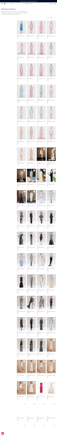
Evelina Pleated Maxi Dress (41, 57)
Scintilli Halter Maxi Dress (31, 247)
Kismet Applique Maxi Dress (51, 311)
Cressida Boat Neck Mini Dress (20, 142)
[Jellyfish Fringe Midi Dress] (21, 112)
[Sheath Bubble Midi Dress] (41, 238)
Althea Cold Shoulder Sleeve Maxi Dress (21, 101)
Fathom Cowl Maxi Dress (31, 268)
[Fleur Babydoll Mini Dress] (21, 154)
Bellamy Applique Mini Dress (51, 36)
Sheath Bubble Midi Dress (41, 247)
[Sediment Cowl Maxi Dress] (21, 197)
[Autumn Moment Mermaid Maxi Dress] (21, 175)
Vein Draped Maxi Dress (30, 184)
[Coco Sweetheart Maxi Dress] (51, 366)
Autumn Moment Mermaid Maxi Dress (21, 185)
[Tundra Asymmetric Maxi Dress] (21, 217)
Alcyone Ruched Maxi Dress (41, 184)
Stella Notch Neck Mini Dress (30, 418)
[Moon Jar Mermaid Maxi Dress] (51, 281)
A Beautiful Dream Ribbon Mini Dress (41, 163)
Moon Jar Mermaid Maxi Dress (50, 290)
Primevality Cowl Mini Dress (41, 205)
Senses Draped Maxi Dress (31, 332)
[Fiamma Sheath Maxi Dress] (41, 345)
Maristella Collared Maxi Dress (30, 101)
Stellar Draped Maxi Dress (31, 225)
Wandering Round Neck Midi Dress (21, 333)
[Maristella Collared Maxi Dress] (31, 91)
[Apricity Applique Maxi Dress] (51, 324)
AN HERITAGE (39, 161)
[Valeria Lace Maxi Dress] (21, 409)
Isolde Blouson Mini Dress (50, 78)
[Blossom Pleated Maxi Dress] (41, 133)
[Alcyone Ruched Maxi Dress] (41, 175)
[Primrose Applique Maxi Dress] (21, 48)
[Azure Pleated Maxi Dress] (21, 260)
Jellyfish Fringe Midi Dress (21, 121)
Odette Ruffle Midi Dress (40, 100)
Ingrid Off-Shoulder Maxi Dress (50, 397)
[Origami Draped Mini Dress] (51, 133)
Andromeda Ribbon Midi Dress (40, 418)
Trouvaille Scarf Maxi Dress (41, 268)
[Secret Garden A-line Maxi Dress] (51, 345)
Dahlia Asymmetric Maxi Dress (40, 36)
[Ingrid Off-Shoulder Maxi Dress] (51, 388)
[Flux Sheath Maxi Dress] (51, 197)
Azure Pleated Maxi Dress (21, 268)
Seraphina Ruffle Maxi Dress (31, 163)
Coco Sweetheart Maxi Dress (51, 375)
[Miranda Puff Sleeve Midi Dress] (31, 366)
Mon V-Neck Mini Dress (20, 375)
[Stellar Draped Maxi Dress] (31, 217)
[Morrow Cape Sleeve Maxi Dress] (51, 260)
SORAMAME (38, 204)
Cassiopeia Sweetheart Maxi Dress (51, 418)
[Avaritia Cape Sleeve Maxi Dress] (41, 281)
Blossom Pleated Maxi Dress (41, 141)
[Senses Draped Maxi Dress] (31, 324)
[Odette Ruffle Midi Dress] (41, 91)
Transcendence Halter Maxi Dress (21, 354)
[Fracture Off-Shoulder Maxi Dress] (21, 281)
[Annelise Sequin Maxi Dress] (21, 70)
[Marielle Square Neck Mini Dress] (51, 91)
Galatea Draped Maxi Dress (31, 121)
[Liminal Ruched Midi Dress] (31, 197)
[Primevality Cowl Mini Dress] (41, 197)
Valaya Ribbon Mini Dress (21, 396)
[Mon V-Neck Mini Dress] (21, 366)
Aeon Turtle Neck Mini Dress (41, 225)
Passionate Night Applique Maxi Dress (51, 163)
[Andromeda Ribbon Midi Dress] (41, 409)
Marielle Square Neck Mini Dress (51, 101)
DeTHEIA (38, 395)
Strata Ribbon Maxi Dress (51, 184)
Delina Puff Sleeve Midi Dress (30, 397)
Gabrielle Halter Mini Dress (41, 375)
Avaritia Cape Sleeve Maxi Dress (41, 290)
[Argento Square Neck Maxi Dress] (31, 281)
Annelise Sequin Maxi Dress (21, 78)
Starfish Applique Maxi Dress (30, 79)
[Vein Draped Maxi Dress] (31, 175)
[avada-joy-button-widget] (2, 433)
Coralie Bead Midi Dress (50, 57)
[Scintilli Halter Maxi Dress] (31, 238)
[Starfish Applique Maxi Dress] (31, 70)
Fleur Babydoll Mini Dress (21, 163)
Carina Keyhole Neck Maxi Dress (41, 397)
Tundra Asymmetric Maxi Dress (21, 226)
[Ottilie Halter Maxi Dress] (31, 48)
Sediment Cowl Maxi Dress (21, 205)
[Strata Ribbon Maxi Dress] (51, 175)
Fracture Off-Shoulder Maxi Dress (21, 290)
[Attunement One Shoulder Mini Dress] (31, 345)
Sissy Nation (19, 374)
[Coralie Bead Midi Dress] (51, 48)
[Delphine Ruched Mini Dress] (41, 112)
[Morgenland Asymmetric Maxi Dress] (31, 302)
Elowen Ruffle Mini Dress (31, 36)
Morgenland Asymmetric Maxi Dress (30, 312)
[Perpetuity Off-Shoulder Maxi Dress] (21, 302)
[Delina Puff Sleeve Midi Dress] (31, 388)
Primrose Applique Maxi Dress (20, 58)
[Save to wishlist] (24, 22)
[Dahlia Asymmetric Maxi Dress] (41, 27)
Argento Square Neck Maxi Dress (31, 290)
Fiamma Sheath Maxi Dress (41, 354)
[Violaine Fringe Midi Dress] (21, 27)
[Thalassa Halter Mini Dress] (31, 133)
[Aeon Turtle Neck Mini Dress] (41, 217)
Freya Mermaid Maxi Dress (51, 247)
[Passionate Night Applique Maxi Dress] (51, 154)
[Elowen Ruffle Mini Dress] (31, 27)
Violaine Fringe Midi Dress (21, 36)
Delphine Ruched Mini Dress (41, 121)
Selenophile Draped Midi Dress (40, 312)
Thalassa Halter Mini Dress (31, 141)
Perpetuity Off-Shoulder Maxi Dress (21, 312)
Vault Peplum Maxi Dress (50, 225)
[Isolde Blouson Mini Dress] (51, 70)
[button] (2, 4)
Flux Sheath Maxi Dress (50, 205)
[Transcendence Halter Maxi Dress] (21, 345)
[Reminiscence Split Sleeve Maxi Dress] (41, 324)
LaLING (28, 183)
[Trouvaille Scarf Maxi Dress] (41, 260)
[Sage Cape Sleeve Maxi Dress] (21, 238)
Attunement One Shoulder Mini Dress (31, 354)
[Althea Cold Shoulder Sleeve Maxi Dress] (21, 91)
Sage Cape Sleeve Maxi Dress (20, 248)
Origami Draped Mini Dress (51, 141)
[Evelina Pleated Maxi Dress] (41, 48)
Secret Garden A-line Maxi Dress (51, 354)
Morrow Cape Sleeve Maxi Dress (51, 269)
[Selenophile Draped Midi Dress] (41, 302)
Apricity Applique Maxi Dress (51, 332)
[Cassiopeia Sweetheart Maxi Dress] (51, 409)
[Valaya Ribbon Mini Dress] (21, 388)
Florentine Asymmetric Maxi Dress (41, 79)
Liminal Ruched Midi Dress (31, 205)
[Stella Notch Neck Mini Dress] (31, 409)
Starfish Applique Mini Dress (51, 121)
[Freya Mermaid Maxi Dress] (51, 238)
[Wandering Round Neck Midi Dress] (21, 324)
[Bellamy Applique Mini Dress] (51, 27)
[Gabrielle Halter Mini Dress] (41, 366)
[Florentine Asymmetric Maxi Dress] (41, 70)
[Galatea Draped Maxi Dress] (31, 112)
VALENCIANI (19, 56)
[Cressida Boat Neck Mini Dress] (21, 133)
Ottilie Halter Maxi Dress (30, 57)
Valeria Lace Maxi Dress (20, 418)
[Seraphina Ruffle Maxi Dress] (31, 154)
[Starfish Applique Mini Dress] (51, 112)
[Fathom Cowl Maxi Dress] (31, 260)
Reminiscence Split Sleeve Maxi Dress (41, 333)
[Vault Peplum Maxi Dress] (51, 217)
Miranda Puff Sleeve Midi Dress (31, 376)
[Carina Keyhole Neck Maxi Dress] (41, 388)
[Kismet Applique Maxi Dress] (51, 302)
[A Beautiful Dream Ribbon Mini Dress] (41, 154)
